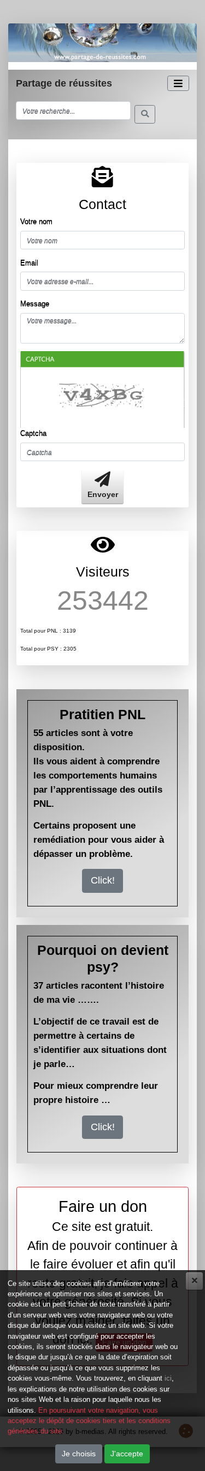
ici (168, 1378)
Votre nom (36, 221)
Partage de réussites (64, 83)
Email (29, 263)
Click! (103, 880)
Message (34, 303)
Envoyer (102, 494)
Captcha (33, 433)
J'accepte (126, 1453)
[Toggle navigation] (178, 83)
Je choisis (79, 1453)
